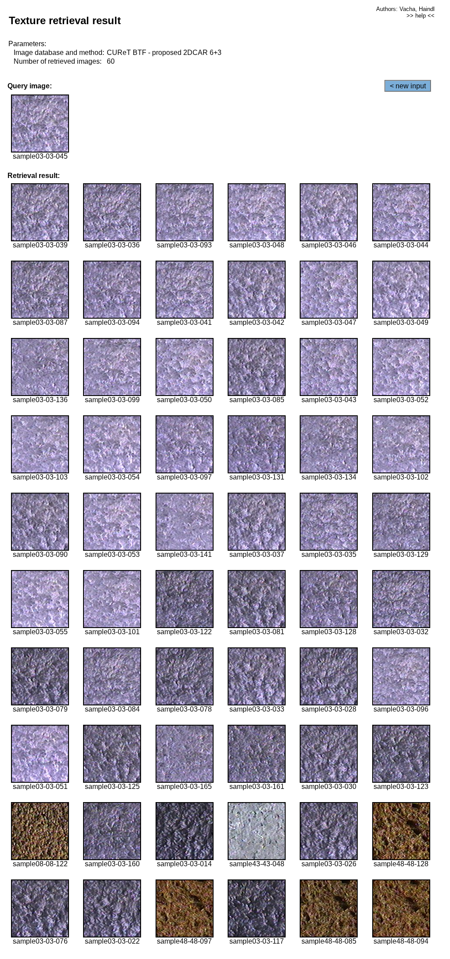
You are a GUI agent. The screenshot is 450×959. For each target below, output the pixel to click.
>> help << (420, 15)
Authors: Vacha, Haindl (405, 9)
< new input (408, 86)
